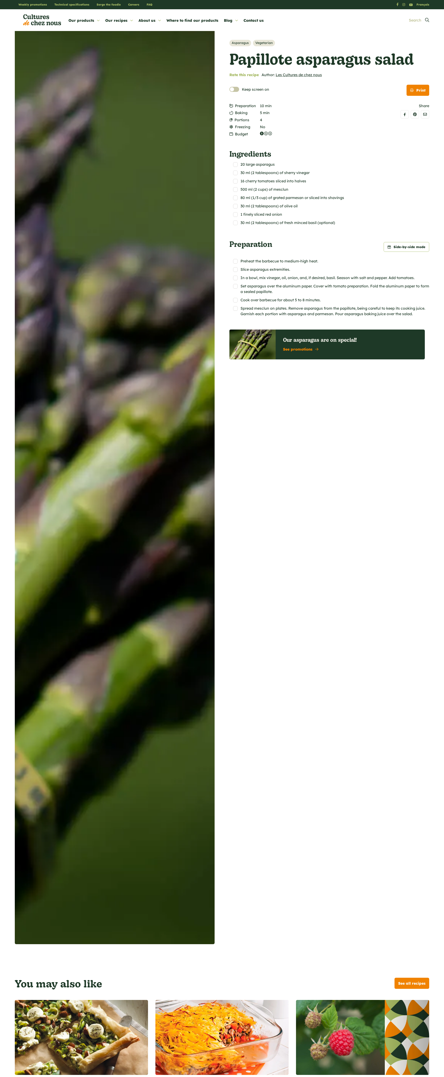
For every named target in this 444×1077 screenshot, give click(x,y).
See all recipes (412, 983)
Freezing (242, 127)
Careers (133, 4)
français (422, 4)
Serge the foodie (109, 4)
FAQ (149, 4)
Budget (241, 134)
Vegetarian (264, 43)
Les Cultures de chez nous (299, 74)
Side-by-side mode (409, 247)
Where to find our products (192, 20)
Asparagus (240, 43)
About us (147, 20)
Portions (241, 120)
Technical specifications (71, 4)
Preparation (245, 105)
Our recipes (116, 20)
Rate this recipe (244, 74)
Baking (241, 112)
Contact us (254, 20)
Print (421, 90)
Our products (81, 20)
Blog (228, 20)
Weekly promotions (32, 4)
